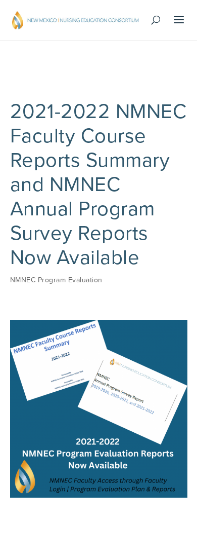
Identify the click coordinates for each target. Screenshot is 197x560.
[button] (179, 26)
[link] (75, 19)
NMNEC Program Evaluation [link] (56, 280)
